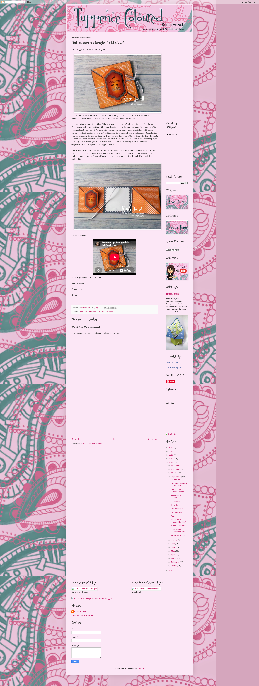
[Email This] (105, 308)
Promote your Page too (173, 368)
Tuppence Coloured (172, 362)
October (175, 473)
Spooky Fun (113, 311)
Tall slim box (176, 480)
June (173, 547)
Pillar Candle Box (178, 535)
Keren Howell (80, 612)
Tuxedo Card (172, 294)
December (176, 465)
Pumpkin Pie (103, 311)
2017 (171, 458)
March (174, 558)
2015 (171, 570)
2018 (171, 455)
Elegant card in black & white (177, 490)
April (173, 555)
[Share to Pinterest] (115, 308)
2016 (171, 462)
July (173, 544)
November (176, 469)
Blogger (141, 668)
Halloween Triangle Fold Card (179, 484)
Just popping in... (178, 509)
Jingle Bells (175, 501)
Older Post (152, 439)
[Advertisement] (114, 415)
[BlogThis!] (107, 308)
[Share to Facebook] (112, 308)
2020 (171, 447)
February (175, 562)
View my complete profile (82, 615)
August (174, 540)
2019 (171, 451)
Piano (173, 516)
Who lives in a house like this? (178, 521)
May (173, 551)
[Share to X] (110, 308)
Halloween (92, 311)
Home (115, 439)
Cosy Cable (175, 505)
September (176, 476)
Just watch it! (176, 512)
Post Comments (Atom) (93, 443)
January (175, 566)
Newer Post (77, 439)
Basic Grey (83, 311)
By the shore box (178, 526)
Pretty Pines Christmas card (178, 530)
